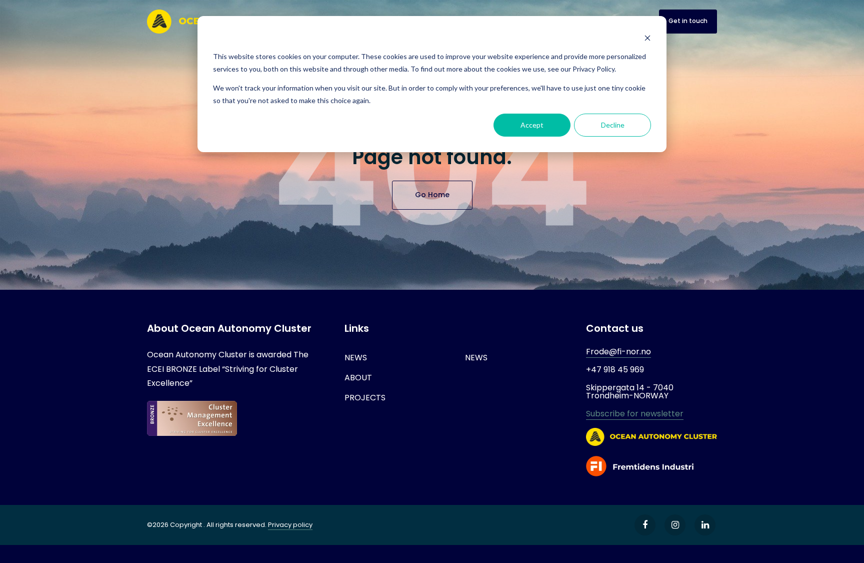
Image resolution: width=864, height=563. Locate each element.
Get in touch (688, 21)
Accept (532, 125)
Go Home (432, 195)
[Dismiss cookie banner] (647, 38)
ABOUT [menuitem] (358, 377)
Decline (612, 125)
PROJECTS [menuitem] (365, 397)
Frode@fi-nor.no (618, 351)
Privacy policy (290, 524)
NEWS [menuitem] (355, 357)
